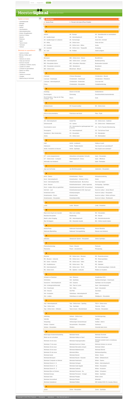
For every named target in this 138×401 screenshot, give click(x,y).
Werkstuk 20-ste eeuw (50, 352)
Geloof (21, 27)
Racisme (46, 256)
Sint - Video (73, 288)
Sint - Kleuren (48, 291)
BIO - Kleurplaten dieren (51, 63)
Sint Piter (72, 291)
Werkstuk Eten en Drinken (51, 371)
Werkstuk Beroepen (49, 358)
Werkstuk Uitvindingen (101, 337)
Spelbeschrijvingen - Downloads (104, 280)
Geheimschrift (48, 123)
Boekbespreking (100, 60)
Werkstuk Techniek (100, 334)
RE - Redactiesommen (101, 256)
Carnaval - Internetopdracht (52, 81)
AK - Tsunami (99, 37)
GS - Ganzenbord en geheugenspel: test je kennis (81, 127)
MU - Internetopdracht (76, 218)
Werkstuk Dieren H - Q (50, 366)
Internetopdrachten (25, 31)
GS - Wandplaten (100, 133)
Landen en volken (24, 66)
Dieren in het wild (75, 91)
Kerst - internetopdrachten (51, 182)
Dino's (71, 98)
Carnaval (46, 76)
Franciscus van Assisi (76, 113)
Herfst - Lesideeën (75, 143)
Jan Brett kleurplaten (76, 169)
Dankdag (46, 91)
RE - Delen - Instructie (50, 261)
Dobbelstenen (99, 91)
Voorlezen (98, 324)
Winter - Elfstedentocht (101, 358)
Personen (22, 72)
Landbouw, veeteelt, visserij (27, 64)
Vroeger (21, 76)
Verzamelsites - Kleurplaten (78, 324)
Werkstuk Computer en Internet (53, 360)
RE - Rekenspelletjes (101, 259)
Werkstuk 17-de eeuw (50, 344)
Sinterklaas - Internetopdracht (78, 293)
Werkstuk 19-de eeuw (50, 349)
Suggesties (40, 2)
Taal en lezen (23, 43)
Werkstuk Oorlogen (75, 363)
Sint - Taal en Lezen (75, 285)
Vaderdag (47, 316)
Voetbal (97, 319)
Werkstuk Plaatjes (75, 376)
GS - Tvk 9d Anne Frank (102, 130)
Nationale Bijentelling (50, 231)
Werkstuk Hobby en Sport (77, 337)
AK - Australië (48, 48)
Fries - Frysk (98, 113)
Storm (97, 293)
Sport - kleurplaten (100, 288)
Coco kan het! (99, 81)
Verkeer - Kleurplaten (50, 327)
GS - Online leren (75, 136)
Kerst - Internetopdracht (51, 179)
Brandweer (98, 66)
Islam (71, 161)
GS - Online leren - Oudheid (103, 121)
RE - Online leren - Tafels (77, 261)
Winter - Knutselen (100, 368)
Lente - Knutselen (100, 205)
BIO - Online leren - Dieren (77, 58)
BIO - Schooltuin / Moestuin (77, 63)
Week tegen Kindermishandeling (53, 334)
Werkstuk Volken (100, 347)
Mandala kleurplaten (50, 215)
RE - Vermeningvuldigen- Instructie (105, 267)
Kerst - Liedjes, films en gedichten (54, 187)
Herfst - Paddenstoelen (76, 146)
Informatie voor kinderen (51, 161)
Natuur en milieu (24, 70)
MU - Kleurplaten (100, 213)
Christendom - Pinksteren (102, 79)
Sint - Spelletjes (74, 280)
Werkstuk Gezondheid (50, 379)
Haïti (45, 143)
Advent (46, 34)
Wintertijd (98, 379)
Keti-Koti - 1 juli (48, 190)
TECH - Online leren (101, 303)
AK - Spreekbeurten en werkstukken (105, 34)
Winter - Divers (99, 355)
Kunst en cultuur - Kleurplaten (103, 192)
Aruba (97, 45)
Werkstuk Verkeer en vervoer (103, 344)
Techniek (22, 45)
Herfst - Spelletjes (75, 148)
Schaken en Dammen (50, 277)
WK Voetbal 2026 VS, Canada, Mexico (106, 382)
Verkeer (21, 47)
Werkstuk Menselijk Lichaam (78, 347)
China (45, 84)
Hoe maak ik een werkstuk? (103, 148)
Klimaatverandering (101, 176)
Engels (21, 25)
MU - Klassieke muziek (76, 221)
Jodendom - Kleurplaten (102, 169)
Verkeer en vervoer (25, 74)
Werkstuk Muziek (74, 355)
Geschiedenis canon (50, 127)
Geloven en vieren (24, 59)
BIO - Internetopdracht (50, 60)
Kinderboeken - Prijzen (76, 176)
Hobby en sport (99, 143)
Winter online (99, 376)
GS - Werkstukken (100, 136)
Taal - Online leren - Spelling (78, 303)
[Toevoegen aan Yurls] (48, 2)
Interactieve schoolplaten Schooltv (80, 156)
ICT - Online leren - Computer (52, 159)
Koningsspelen (99, 187)
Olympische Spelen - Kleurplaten (79, 238)
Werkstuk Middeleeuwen (77, 349)
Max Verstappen (48, 221)
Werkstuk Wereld (100, 349)
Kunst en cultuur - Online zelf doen (105, 195)
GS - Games (73, 123)
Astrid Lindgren (99, 50)
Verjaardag (47, 322)
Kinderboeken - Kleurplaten (52, 198)
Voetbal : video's (100, 322)
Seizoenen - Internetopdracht (52, 282)
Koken (97, 179)
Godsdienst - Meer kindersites (52, 133)
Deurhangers (48, 94)
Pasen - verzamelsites (76, 249)
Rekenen (22, 39)
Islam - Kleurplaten (100, 156)
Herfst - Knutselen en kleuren (52, 148)
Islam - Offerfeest (100, 159)
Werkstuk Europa (49, 374)
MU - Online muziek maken (103, 221)
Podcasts (97, 246)
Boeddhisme (99, 58)
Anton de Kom (99, 42)
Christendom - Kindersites (77, 81)
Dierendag (73, 94)
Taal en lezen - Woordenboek (78, 309)
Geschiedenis (23, 29)
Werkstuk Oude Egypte (76, 366)
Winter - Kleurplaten (101, 366)
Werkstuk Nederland (76, 360)
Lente (45, 205)
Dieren (21, 57)
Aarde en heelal (24, 53)
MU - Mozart (98, 215)
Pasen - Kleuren (74, 246)
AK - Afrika (47, 42)
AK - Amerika (47, 45)
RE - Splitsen (99, 261)
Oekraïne (46, 238)
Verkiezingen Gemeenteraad (78, 322)
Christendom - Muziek (101, 76)
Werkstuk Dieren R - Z (50, 368)
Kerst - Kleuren (48, 184)
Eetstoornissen (48, 106)
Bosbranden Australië (101, 63)
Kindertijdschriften (75, 198)
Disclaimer (42, 397)
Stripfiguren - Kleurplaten (102, 296)
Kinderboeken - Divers (50, 195)
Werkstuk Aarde (48, 355)
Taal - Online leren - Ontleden (52, 309)
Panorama (47, 249)
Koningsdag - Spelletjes (102, 184)
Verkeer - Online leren (76, 316)
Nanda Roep (49, 22)
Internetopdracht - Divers (77, 159)
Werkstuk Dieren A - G (50, 363)
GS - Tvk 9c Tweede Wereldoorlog (105, 127)
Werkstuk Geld (48, 376)
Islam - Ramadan (100, 161)
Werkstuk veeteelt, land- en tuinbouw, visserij (106, 340)
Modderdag (73, 215)
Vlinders (72, 327)
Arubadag (98, 48)
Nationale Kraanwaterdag (77, 228)
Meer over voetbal (75, 213)
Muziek (21, 37)
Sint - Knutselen (48, 293)
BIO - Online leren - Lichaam (78, 60)
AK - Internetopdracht (76, 37)
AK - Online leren (75, 42)
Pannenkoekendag (49, 246)
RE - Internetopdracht (50, 267)
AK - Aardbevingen (49, 37)
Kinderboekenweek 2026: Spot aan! (80, 190)
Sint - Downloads (49, 288)
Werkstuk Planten (75, 379)
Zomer (46, 389)
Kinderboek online (49, 192)
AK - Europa (73, 34)
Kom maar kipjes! (100, 182)
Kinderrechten (74, 195)
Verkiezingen (73, 319)
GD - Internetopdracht (50, 121)
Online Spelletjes (100, 238)
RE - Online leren (49, 270)
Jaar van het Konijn (49, 169)
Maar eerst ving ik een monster (53, 213)
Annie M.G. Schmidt (101, 40)
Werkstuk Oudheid (75, 368)
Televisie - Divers (100, 306)
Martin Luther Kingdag (50, 218)
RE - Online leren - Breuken (78, 256)
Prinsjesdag (98, 249)
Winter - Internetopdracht (102, 363)
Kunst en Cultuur (24, 35)
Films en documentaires (51, 113)
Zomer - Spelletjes (100, 389)
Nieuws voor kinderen (101, 231)
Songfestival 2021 (100, 277)
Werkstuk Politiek (75, 382)
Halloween (47, 146)
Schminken (47, 280)
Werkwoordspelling (100, 352)
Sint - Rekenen (74, 277)
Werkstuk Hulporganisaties (77, 341)
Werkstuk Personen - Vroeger (78, 374)
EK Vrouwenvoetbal (75, 106)
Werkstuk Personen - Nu (77, 371)
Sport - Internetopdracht (102, 285)
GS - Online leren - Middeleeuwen (105, 123)
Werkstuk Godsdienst (50, 382)
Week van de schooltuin (51, 337)
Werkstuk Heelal (74, 334)
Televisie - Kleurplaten (101, 309)
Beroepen (47, 58)
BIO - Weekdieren (75, 66)
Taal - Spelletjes (74, 306)
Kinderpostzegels (75, 192)
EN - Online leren (100, 106)
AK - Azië (46, 50)
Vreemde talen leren (101, 327)
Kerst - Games (48, 176)
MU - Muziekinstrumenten (102, 218)
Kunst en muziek (24, 63)
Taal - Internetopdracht (50, 303)
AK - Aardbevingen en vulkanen (53, 40)
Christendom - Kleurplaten (77, 84)
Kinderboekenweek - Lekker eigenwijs (81, 184)
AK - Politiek (73, 50)
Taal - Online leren (49, 306)
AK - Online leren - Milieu (77, 45)
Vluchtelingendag (100, 316)
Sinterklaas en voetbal (76, 296)
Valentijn (46, 319)
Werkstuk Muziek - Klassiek (77, 358)
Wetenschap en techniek (26, 78)
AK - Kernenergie (75, 40)
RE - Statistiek (99, 264)
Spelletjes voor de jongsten (103, 282)
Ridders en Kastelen (101, 270)
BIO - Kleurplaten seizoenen (52, 66)
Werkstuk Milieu (74, 352)
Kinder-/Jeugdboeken (25, 33)
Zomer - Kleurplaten (75, 389)
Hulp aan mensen (24, 61)
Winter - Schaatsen (100, 371)
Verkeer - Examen (49, 324)
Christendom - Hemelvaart (77, 79)
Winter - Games (99, 360)
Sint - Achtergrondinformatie (52, 285)
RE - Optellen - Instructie (77, 270)
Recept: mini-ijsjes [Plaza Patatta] (81, 22)
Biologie (21, 23)
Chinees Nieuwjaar (75, 76)
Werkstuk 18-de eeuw (50, 347)
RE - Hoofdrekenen (49, 264)
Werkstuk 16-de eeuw (50, 341)
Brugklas (97, 69)
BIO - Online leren (49, 69)
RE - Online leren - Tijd (76, 264)
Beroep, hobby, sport (25, 55)
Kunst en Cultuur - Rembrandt (104, 198)
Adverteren (51, 397)
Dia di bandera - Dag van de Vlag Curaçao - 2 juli (54, 97)
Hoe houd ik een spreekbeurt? (104, 146)
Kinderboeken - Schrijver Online (79, 179)
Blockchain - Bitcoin (75, 69)
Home (32, 2)
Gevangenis (47, 130)
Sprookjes (98, 291)
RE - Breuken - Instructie (51, 259)
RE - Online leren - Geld (77, 259)
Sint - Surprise (74, 282)
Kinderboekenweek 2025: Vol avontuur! (81, 187)
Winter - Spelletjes (100, 374)
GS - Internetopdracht (76, 130)
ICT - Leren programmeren (52, 156)
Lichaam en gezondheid (26, 68)
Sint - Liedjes (48, 296)
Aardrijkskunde (23, 21)
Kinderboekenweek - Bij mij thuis (79, 182)
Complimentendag (100, 84)
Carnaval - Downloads (50, 79)
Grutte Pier (73, 121)
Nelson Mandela (100, 228)
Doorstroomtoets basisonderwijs (104, 94)
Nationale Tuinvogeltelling (77, 231)
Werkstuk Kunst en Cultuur (77, 344)
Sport (21, 41)
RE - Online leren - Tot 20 (77, 267)
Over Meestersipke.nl (63, 397)
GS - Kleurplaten (74, 133)
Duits (96, 98)
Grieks (46, 136)
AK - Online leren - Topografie (78, 48)
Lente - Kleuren (74, 205)
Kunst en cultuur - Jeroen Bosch (104, 190)
